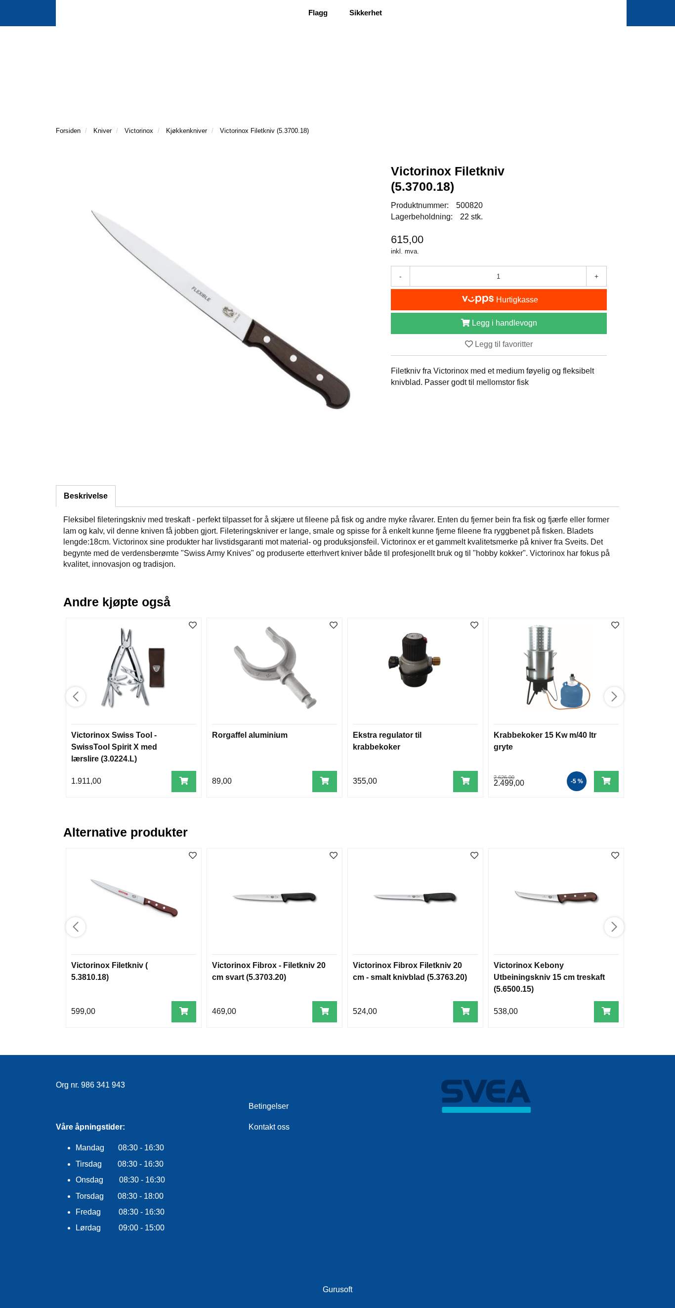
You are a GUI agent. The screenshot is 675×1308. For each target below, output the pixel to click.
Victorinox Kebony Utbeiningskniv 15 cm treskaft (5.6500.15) (549, 977)
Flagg (318, 12)
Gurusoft (337, 1289)
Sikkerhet (365, 12)
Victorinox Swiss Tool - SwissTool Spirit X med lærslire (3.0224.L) (114, 747)
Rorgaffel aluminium (250, 735)
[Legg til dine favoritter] (192, 626)
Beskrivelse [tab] (86, 496)
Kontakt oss (269, 1127)
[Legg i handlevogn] (183, 781)
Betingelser (269, 1106)
